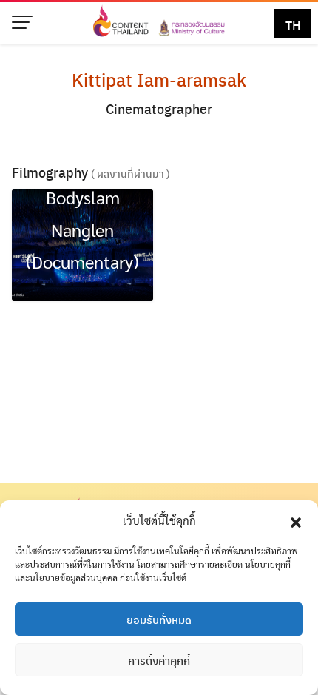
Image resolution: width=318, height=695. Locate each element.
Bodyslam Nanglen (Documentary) (82, 228)
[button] (295, 520)
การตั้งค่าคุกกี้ (159, 660)
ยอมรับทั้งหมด (159, 619)
